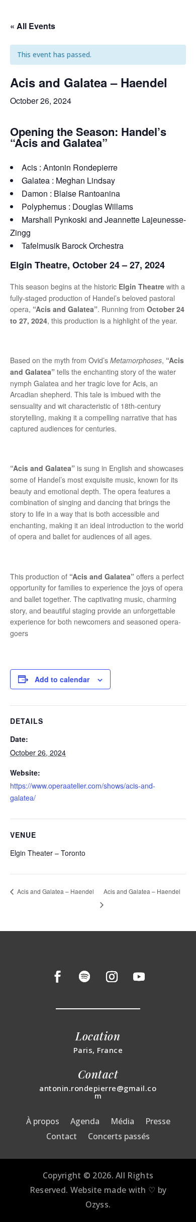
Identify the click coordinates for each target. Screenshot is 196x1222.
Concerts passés (119, 1137)
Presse (157, 1122)
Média (122, 1122)
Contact (61, 1137)
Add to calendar (62, 679)
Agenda (85, 1122)
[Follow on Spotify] (84, 976)
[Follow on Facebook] (57, 976)
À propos (42, 1122)
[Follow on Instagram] (111, 976)
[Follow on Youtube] (138, 976)
